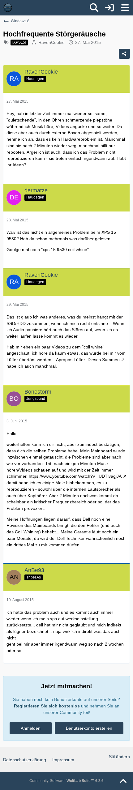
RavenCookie (51, 42)
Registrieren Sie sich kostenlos (47, 705)
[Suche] (94, 8)
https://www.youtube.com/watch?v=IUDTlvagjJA (75, 476)
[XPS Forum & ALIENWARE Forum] (8, 8)
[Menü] (125, 8)
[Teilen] (124, 54)
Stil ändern (119, 756)
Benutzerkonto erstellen (89, 728)
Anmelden (31, 728)
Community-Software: (66, 781)
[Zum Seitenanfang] (123, 781)
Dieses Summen (104, 359)
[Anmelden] (109, 7)
